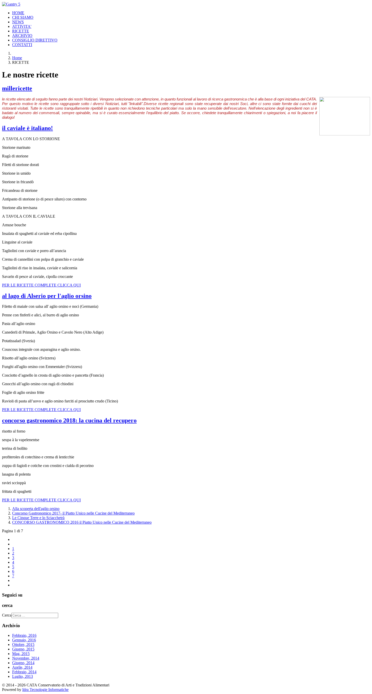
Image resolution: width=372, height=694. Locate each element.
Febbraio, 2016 (24, 635)
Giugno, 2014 (23, 663)
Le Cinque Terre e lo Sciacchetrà (38, 518)
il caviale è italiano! (27, 128)
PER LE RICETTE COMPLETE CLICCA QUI (41, 285)
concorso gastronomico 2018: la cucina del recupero (69, 420)
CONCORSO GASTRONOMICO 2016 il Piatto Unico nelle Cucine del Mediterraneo (82, 522)
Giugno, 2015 (23, 649)
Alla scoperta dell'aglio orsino (35, 508)
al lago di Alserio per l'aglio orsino (47, 296)
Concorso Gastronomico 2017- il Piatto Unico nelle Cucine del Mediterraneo (73, 513)
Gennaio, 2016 (24, 640)
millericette (17, 88)
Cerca (6, 615)
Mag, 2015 (21, 653)
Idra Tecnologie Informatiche (45, 689)
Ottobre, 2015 (23, 644)
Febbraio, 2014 (24, 672)
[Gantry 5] (11, 4)
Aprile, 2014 (22, 667)
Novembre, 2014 (25, 658)
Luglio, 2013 (22, 676)
